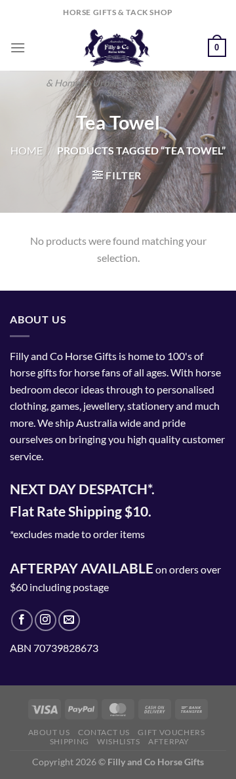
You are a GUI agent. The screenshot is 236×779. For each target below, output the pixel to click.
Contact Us (104, 732)
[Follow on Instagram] (45, 620)
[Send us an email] (69, 620)
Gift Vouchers (171, 732)
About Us (49, 732)
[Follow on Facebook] (22, 620)
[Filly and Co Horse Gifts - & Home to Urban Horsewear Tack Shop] (116, 48)
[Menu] (18, 47)
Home (26, 150)
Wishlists (118, 741)
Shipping (69, 741)
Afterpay (168, 741)
